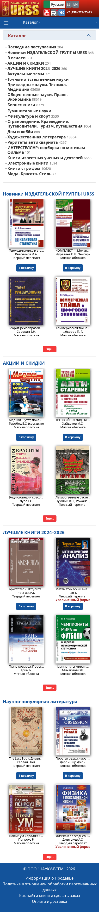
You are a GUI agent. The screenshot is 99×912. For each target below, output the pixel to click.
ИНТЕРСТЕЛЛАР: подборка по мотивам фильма (46, 150)
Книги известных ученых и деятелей (45, 157)
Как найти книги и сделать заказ (49, 895)
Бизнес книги (21, 104)
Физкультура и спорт (28, 116)
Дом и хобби (20, 131)
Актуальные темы (25, 73)
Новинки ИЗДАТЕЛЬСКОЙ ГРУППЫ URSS (47, 52)
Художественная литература (36, 137)
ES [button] (69, 4)
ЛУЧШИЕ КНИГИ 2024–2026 (33, 68)
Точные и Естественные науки (38, 79)
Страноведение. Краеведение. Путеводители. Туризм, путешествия (44, 124)
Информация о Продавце (49, 878)
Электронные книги (28, 163)
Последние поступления (31, 47)
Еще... (49, 349)
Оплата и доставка (49, 901)
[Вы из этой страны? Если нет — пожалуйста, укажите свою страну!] (46, 4)
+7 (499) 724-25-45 (79, 12)
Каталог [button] (30, 22)
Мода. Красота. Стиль (29, 173)
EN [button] (75, 4)
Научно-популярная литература (40, 701)
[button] (46, 12)
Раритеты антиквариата (32, 142)
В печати (16, 57)
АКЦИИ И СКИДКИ (25, 63)
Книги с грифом (23, 168)
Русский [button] (57, 4)
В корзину (26, 268)
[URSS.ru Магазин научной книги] (20, 8)
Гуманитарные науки (29, 110)
